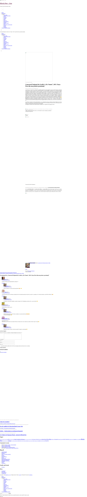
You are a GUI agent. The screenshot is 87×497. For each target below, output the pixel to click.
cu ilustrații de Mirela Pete (28, 439)
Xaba (5, 279)
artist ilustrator (5, 439)
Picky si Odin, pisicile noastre (8, 24)
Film (4, 19)
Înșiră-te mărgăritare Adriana (6, 459)
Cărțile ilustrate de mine (7, 15)
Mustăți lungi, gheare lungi (5, 460)
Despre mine (3, 13)
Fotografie (5, 20)
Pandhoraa (3, 461)
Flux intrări (3, 471)
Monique (6, 318)
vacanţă (39, 440)
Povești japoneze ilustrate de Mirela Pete (8, 272)
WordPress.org (4, 473)
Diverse (5, 26)
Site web (1, 344)
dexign (43, 439)
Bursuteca (3, 453)
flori (53, 439)
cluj (25, 439)
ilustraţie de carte (71, 439)
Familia (5, 39)
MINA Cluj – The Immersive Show (10, 447)
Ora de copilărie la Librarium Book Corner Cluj (11, 426)
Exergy (3, 457)
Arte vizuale (5, 35)
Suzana (3, 446)
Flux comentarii (4, 472)
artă (8, 439)
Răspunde (3, 283)
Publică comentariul (3, 347)
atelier (10, 439)
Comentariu (2, 339)
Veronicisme (3, 463)
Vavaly (3, 462)
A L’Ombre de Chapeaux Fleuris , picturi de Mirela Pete (13, 434)
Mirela (26, 88)
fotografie (56, 439)
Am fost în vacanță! (7, 445)
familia (52, 439)
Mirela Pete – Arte (6, 3)
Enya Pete (5, 17)
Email (1, 342)
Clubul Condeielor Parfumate (6, 48)
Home (3, 12)
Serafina (5, 25)
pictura (19, 440)
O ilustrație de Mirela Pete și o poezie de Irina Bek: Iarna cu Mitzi (12, 273)
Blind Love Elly (4, 452)
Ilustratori (5, 22)
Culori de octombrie (4, 421)
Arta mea (5, 18)
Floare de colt (4, 458)
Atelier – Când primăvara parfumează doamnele (11, 431)
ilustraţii (75, 439)
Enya (45, 439)
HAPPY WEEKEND (66, 439)
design (40, 439)
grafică (62, 439)
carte (11, 439)
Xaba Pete (5, 27)
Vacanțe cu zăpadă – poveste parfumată (10, 444)
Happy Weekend (6, 21)
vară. (41, 440)
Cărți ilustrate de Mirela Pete (35, 439)
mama (78, 439)
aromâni (31, 189)
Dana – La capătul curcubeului (6, 454)
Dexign (5, 16)
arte (0, 439)
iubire (76, 439)
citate (13, 439)
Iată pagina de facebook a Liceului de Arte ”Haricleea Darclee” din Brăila (36, 187)
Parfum (5, 44)
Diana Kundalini (4, 456)
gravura (26, 190)
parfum (9, 440)
